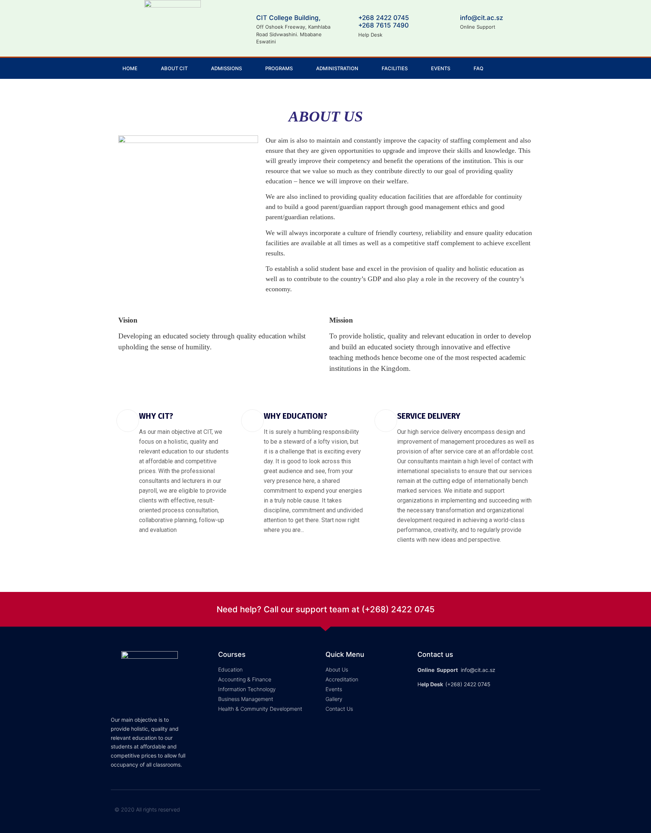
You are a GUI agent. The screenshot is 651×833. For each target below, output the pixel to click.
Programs (279, 68)
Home (130, 68)
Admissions (226, 68)
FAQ (478, 68)
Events (440, 68)
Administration (337, 68)
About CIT (174, 68)
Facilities (395, 68)
